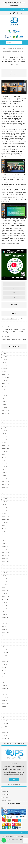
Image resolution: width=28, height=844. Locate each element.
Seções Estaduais (5, 794)
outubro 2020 (4, 558)
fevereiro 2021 (4, 546)
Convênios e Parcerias (6, 800)
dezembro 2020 (5, 552)
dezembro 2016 (5, 694)
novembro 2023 (5, 448)
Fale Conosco (4, 788)
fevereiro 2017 (4, 688)
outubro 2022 (4, 487)
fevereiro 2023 (4, 475)
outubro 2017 (4, 664)
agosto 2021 (4, 528)
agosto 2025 (4, 386)
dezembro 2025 (5, 374)
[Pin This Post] (14, 293)
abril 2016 (3, 718)
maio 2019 (4, 608)
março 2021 (4, 543)
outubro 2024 (4, 416)
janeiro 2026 (4, 371)
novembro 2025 (5, 377)
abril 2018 (3, 647)
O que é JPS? (14, 763)
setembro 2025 (5, 383)
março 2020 (4, 579)
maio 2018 (4, 644)
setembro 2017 (5, 667)
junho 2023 (4, 463)
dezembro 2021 (5, 516)
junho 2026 (4, 357)
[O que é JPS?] (14, 760)
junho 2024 (4, 428)
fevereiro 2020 (4, 581)
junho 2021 (4, 534)
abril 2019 (3, 611)
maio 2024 (4, 431)
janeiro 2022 (4, 513)
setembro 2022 (5, 490)
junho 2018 (4, 641)
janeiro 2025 (4, 407)
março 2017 (4, 685)
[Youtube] (17, 13)
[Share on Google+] (14, 297)
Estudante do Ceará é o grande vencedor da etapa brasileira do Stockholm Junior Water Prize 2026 (13, 340)
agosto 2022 (4, 493)
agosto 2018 (4, 635)
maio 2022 (4, 502)
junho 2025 (4, 392)
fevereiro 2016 (4, 724)
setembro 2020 (5, 561)
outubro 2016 (4, 700)
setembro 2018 (5, 632)
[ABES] (14, 21)
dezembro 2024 (5, 410)
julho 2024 (3, 425)
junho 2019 (4, 605)
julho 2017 (3, 673)
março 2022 (4, 508)
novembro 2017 (5, 661)
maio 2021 (4, 537)
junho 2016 (4, 712)
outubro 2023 (4, 451)
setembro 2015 (5, 738)
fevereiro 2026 (4, 368)
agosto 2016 (4, 706)
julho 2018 (3, 638)
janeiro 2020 (4, 584)
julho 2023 (3, 460)
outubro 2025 (4, 380)
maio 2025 (4, 395)
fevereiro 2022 (4, 510)
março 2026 (4, 365)
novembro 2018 (5, 626)
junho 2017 (4, 676)
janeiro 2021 (4, 549)
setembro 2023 (5, 454)
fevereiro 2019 (4, 617)
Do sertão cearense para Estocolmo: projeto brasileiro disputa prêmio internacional (12, 318)
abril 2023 (3, 469)
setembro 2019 (5, 596)
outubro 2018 (4, 629)
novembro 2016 (5, 697)
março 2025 (4, 401)
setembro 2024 (5, 419)
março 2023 (4, 472)
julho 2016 (3, 709)
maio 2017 (4, 679)
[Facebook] (6, 13)
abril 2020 (3, 576)
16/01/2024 (14, 71)
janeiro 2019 (4, 620)
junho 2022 (4, 499)
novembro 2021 (5, 519)
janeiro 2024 (4, 442)
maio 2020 (4, 573)
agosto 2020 (4, 564)
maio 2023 (4, 466)
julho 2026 (3, 354)
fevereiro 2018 (4, 653)
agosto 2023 (4, 457)
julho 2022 (3, 496)
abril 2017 (3, 682)
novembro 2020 (5, 555)
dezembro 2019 (5, 587)
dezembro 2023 (5, 445)
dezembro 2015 (5, 729)
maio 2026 (4, 360)
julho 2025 (3, 389)
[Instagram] (14, 13)
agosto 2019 (4, 599)
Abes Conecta (4, 797)
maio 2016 (4, 715)
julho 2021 (3, 531)
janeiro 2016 (4, 727)
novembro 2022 (5, 484)
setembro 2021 (5, 525)
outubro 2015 (4, 735)
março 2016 (4, 721)
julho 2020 (3, 567)
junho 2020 (4, 570)
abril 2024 (3, 434)
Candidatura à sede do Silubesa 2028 (10, 323)
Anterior (14, 304)
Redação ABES (14, 75)
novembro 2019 (5, 590)
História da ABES (5, 791)
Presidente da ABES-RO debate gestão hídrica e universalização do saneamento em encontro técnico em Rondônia (13, 331)
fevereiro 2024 (4, 439)
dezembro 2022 (5, 481)
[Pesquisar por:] (14, 42)
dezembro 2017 (5, 658)
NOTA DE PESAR (5, 326)
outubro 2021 (4, 522)
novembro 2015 (5, 732)
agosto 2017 (4, 670)
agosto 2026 (4, 351)
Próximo (14, 306)
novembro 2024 (5, 413)
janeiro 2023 (4, 478)
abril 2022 (3, 505)
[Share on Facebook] (14, 284)
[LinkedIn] (21, 13)
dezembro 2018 (5, 623)
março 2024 (4, 436)
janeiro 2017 (4, 691)
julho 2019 (3, 602)
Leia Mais (14, 779)
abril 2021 (3, 540)
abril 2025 (3, 398)
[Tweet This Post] (14, 288)
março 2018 (4, 650)
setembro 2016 (5, 703)
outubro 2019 (4, 593)
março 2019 (4, 614)
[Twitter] (10, 13)
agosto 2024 (4, 422)
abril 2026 (3, 362)
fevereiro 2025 (4, 404)
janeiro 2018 (4, 655)
